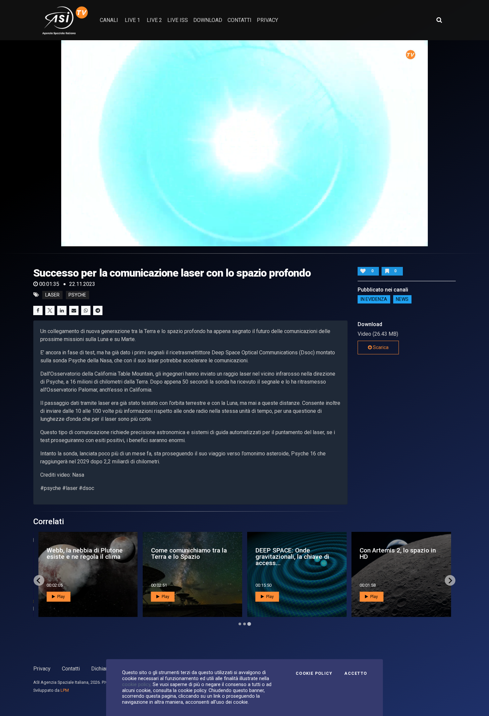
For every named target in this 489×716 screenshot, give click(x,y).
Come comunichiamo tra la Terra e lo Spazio (189, 553)
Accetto (355, 673)
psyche (77, 295)
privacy (267, 20)
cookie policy (136, 684)
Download (207, 20)
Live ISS (177, 20)
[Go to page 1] (240, 624)
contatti (239, 20)
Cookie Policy (314, 673)
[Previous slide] (39, 580)
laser (52, 295)
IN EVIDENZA (374, 299)
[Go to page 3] (249, 624)
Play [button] (60, 596)
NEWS (402, 299)
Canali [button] (109, 20)
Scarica (380, 347)
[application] (244, 143)
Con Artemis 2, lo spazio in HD (398, 553)
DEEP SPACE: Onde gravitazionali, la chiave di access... (292, 556)
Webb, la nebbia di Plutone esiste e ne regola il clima (85, 553)
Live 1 (132, 20)
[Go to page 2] (244, 624)
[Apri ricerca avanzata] (439, 20)
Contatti (71, 668)
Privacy (42, 668)
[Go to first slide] (450, 580)
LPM (65, 690)
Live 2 (154, 20)
